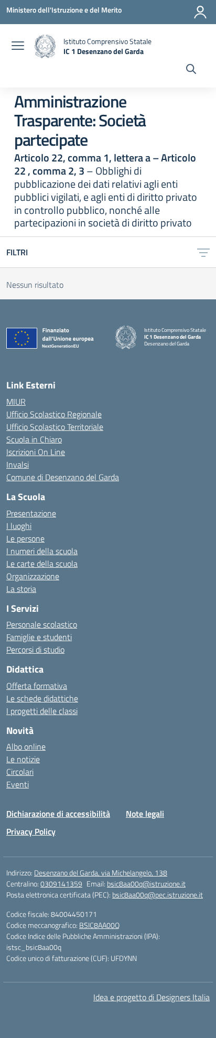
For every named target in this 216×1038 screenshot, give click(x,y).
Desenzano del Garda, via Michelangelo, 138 (100, 872)
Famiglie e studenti (39, 637)
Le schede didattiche (42, 698)
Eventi (17, 784)
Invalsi (17, 464)
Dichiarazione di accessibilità (58, 813)
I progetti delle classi (42, 711)
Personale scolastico (41, 624)
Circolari (20, 771)
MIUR (16, 401)
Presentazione (31, 513)
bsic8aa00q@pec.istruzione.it (157, 894)
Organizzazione (32, 576)
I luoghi (18, 526)
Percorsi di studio (35, 649)
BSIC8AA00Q (99, 925)
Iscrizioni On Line (35, 452)
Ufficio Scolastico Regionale (54, 414)
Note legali (145, 813)
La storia (21, 588)
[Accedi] (200, 12)
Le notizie (23, 759)
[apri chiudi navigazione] (18, 46)
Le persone (25, 538)
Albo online (26, 746)
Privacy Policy (31, 831)
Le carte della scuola (42, 563)
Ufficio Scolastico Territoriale (54, 426)
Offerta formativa (36, 685)
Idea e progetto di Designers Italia (151, 997)
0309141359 (61, 883)
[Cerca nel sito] (191, 70)
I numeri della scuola (42, 551)
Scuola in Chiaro (34, 439)
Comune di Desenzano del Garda (62, 477)
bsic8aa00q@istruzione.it (146, 883)
